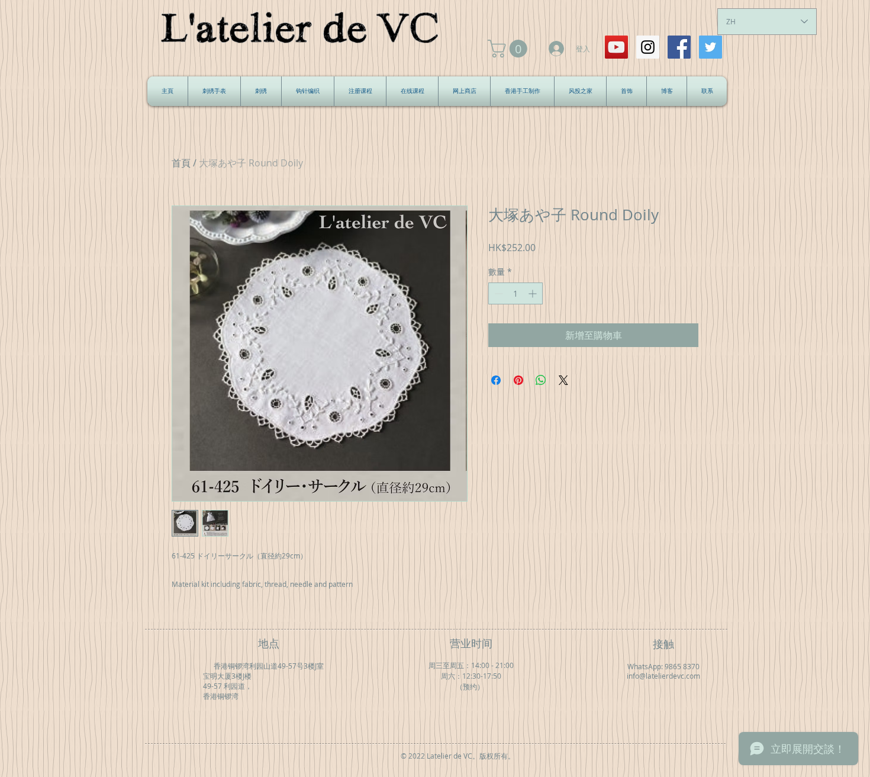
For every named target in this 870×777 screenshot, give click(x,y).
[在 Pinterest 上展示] (518, 380)
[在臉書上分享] (496, 380)
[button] (509, 48)
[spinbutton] (515, 293)
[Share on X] (563, 380)
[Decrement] (497, 293)
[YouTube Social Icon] (616, 47)
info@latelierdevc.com (663, 676)
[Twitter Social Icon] (710, 47)
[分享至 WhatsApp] (541, 380)
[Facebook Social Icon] (679, 47)
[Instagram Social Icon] (647, 47)
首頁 (181, 162)
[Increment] (533, 293)
